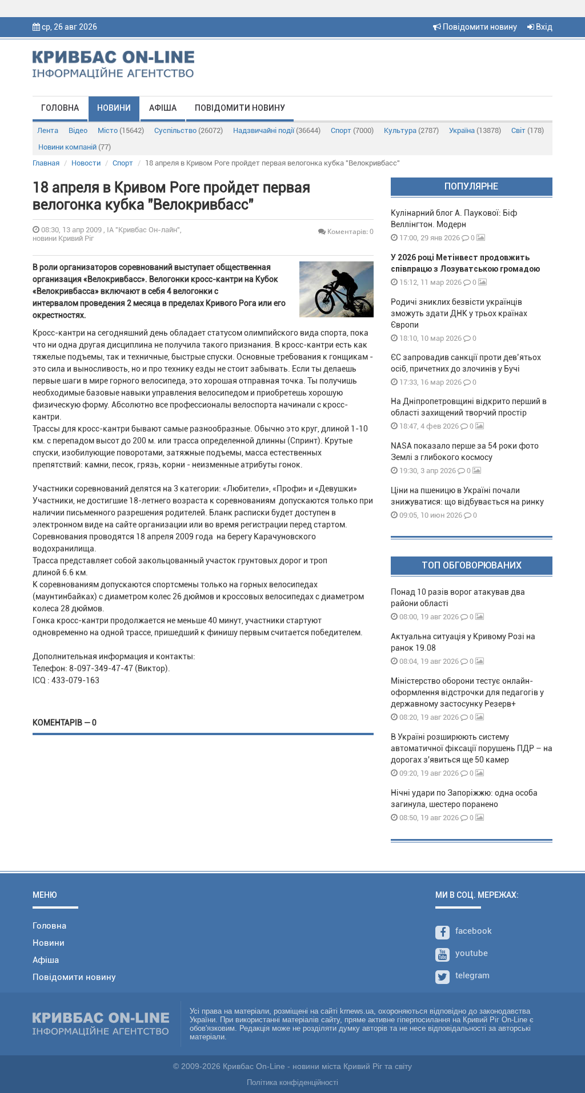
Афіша (163, 107)
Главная (46, 163)
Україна (475, 130)
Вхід (543, 26)
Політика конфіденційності (292, 1082)
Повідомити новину (479, 26)
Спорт (352, 130)
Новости (86, 163)
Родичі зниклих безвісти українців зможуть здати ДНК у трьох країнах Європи (459, 313)
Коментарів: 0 (350, 231)
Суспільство (188, 130)
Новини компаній (74, 147)
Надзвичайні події (276, 130)
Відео (78, 130)
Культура (411, 130)
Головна (60, 107)
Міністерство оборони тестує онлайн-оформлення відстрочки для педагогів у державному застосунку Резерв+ (467, 692)
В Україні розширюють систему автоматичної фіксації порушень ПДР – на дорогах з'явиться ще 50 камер (471, 748)
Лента (47, 130)
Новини (114, 107)
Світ (527, 130)
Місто (121, 130)
